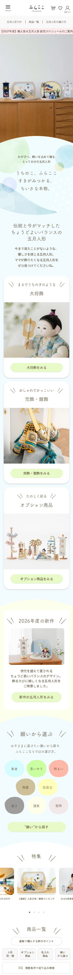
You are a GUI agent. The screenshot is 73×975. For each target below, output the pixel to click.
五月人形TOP (14, 22)
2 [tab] (34, 912)
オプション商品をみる (36, 578)
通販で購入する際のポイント (36, 941)
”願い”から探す (37, 826)
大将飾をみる (37, 367)
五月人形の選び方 (56, 22)
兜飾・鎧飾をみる (36, 473)
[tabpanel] (36, 884)
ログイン (67, 11)
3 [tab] (39, 912)
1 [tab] (30, 912)
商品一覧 (34, 22)
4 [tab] (44, 912)
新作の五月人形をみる (36, 696)
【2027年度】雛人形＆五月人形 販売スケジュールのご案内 (36, 31)
